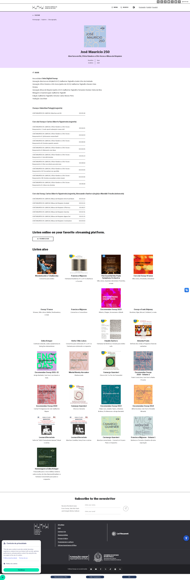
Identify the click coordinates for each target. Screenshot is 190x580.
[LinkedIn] (162, 2)
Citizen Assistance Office (67, 545)
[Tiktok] (165, 2)
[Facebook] (179, 2)
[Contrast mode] (133, 7)
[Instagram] (176, 2)
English (149, 7)
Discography (52, 20)
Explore (44, 20)
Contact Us (62, 532)
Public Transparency (95, 577)
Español (155, 7)
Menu (116, 7)
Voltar (37, 15)
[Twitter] (105, 569)
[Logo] (45, 7)
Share (37, 72)
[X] (172, 2)
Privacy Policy (63, 538)
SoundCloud (44, 239)
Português (142, 7)
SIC (129, 577)
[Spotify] (115, 569)
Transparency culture (65, 542)
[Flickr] (158, 2)
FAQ (59, 528)
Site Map (61, 525)
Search (125, 7)
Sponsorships (63, 535)
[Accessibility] (186, 538)
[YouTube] (169, 2)
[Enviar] (125, 508)
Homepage (36, 20)
